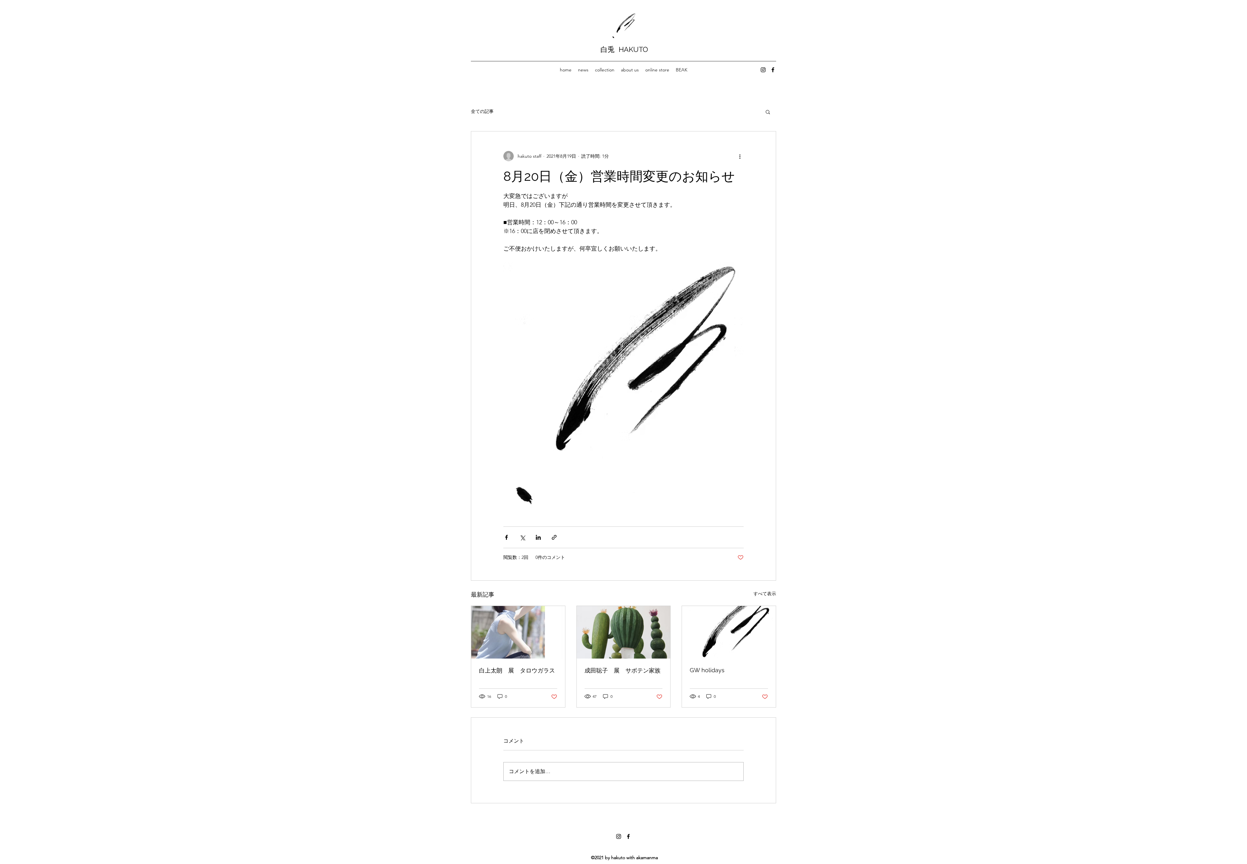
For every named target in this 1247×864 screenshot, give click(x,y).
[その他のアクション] (740, 156)
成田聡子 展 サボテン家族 (623, 670)
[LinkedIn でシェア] (538, 537)
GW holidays (707, 670)
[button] (768, 111)
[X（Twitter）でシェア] (522, 537)
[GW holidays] (729, 632)
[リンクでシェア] (554, 537)
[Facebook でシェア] (506, 537)
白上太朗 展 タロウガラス (517, 670)
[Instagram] (763, 70)
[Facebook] (773, 70)
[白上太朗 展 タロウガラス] (518, 632)
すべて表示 (764, 594)
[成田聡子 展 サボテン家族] (624, 632)
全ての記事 (482, 111)
